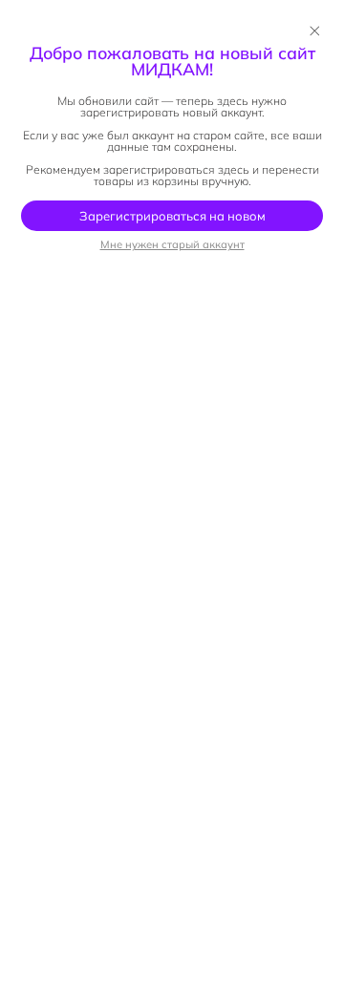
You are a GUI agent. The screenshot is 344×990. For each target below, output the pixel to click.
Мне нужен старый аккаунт (172, 245)
